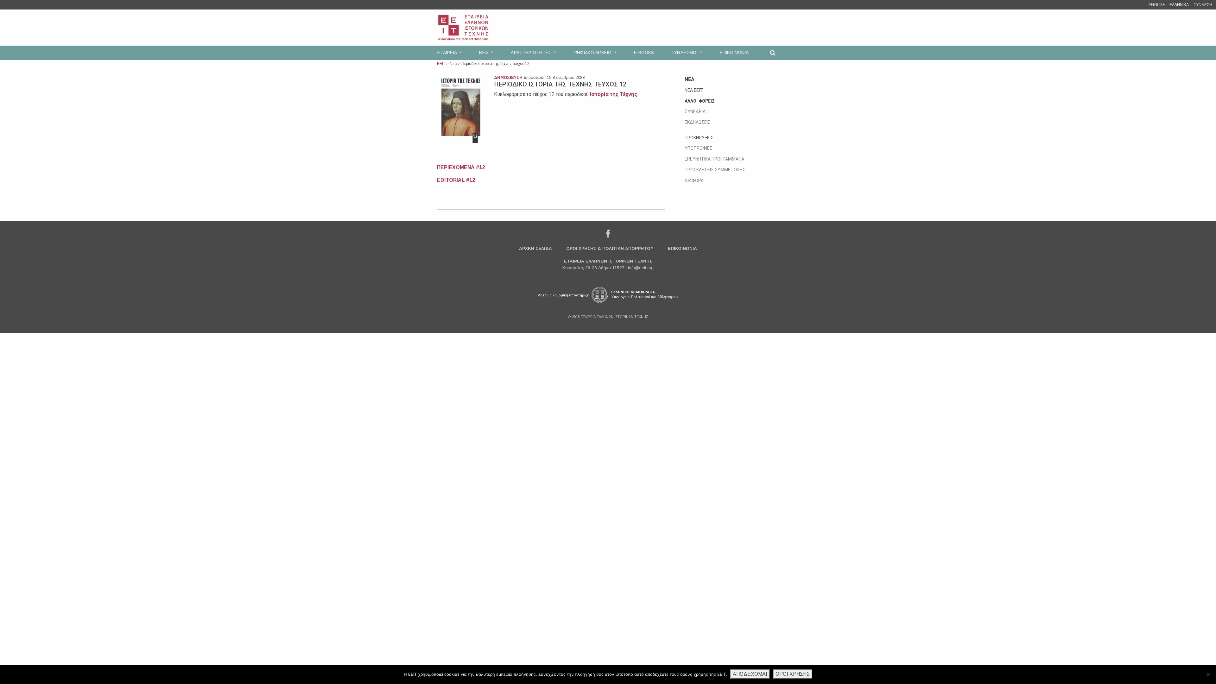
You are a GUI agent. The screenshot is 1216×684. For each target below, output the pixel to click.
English (1157, 5)
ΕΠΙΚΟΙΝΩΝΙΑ (734, 52)
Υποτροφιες (698, 148)
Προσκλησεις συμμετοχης (715, 169)
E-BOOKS (644, 52)
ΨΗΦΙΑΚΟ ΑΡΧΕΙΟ (593, 52)
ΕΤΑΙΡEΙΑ (447, 52)
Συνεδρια (695, 111)
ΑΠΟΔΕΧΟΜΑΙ (750, 674)
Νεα (689, 79)
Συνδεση (1203, 5)
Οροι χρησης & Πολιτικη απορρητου (610, 248)
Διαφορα (694, 180)
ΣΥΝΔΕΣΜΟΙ (685, 52)
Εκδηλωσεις (698, 122)
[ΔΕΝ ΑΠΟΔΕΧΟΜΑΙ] (1208, 674)
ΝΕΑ (484, 52)
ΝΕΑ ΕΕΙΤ (694, 90)
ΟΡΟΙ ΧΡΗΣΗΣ (793, 674)
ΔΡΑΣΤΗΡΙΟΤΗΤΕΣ (531, 52)
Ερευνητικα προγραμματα (714, 159)
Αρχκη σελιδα (535, 248)
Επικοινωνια (682, 248)
